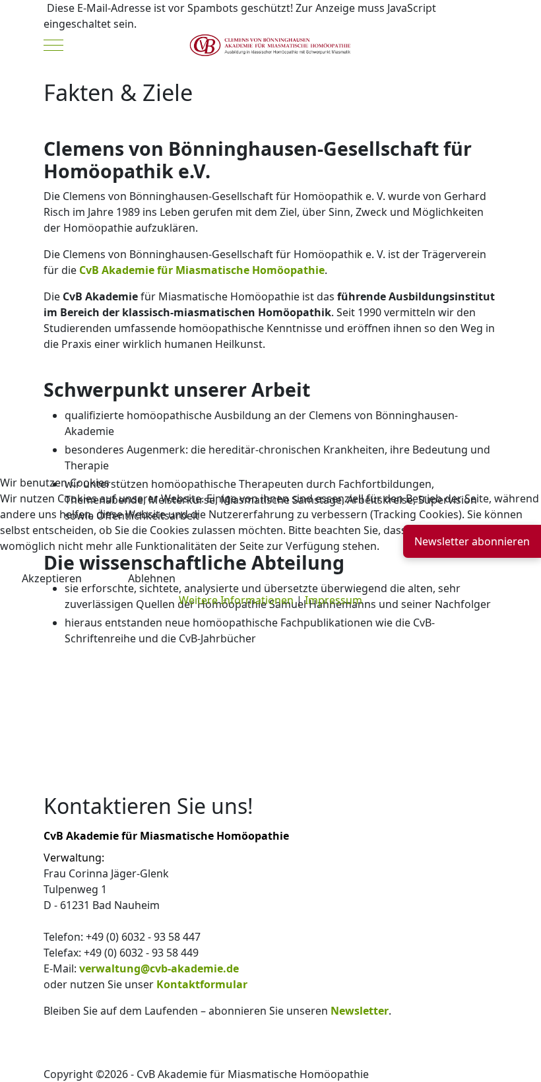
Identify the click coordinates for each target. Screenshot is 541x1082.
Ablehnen (151, 578)
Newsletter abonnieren (472, 541)
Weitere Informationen (236, 600)
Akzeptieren (52, 578)
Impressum (333, 600)
